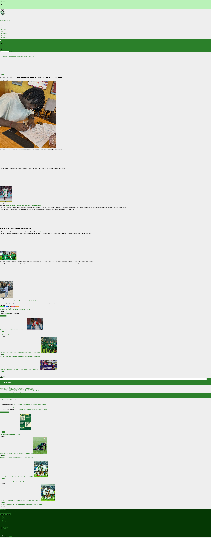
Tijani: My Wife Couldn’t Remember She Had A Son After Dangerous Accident (23, 205)
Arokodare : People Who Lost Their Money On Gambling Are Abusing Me (22, 301)
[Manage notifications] (2, 535)
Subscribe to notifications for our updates (8, 511)
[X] (9, 306)
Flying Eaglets (4, 37)
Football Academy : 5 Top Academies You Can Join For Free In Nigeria (22, 402)
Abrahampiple (5, 399)
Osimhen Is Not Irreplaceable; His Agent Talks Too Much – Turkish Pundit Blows (16, 388)
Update (2, 31)
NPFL (2, 27)
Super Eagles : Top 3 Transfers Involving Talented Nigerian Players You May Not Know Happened (20, 352)
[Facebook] (6, 306)
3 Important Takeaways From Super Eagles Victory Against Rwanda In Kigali (15, 392)
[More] (17, 306)
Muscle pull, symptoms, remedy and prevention (9, 387)
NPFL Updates (2, 18)
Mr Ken (1, 80)
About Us (4, 525)
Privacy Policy (5, 527)
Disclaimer (4, 528)
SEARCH (1, 377)
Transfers (3, 29)
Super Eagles (4, 33)
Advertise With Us (6, 526)
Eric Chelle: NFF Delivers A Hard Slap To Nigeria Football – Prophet (15, 309)
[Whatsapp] (2, 306)
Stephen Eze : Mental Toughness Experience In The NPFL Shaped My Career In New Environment (20, 369)
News (2, 25)
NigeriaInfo (41, 231)
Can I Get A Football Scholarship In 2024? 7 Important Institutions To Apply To (30, 404)
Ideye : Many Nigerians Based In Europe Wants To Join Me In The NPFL (16, 308)
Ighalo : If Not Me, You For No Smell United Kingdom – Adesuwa (23, 399)
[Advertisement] (105, 65)
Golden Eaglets (4, 35)
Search (209, 379)
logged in (8, 313)
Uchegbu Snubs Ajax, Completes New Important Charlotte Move (13, 329)
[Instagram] (13, 306)
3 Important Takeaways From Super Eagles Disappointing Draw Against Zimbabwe (17, 389)
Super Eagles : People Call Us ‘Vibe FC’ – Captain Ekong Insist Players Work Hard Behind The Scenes (20, 390)
